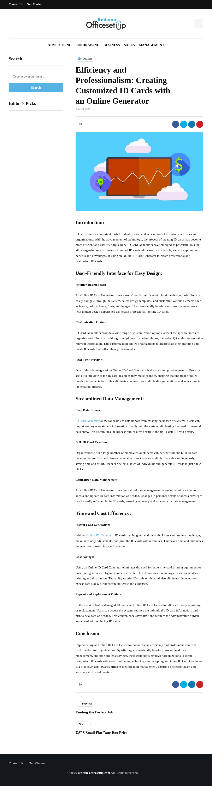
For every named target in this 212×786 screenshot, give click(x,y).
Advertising (59, 45)
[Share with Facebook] (175, 124)
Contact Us (16, 4)
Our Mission (34, 4)
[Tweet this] (183, 124)
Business (112, 45)
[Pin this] (199, 124)
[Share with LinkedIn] (191, 124)
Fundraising (87, 45)
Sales (129, 45)
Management (151, 45)
